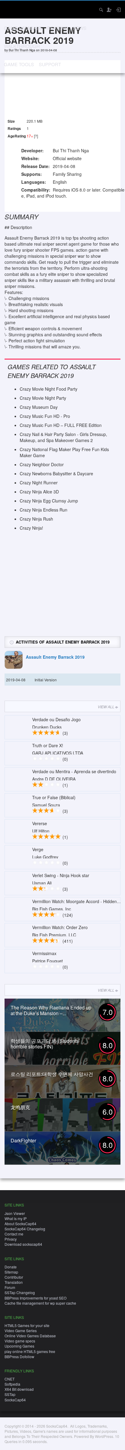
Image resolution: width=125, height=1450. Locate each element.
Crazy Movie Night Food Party (48, 389)
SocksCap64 (15, 1399)
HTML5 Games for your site (27, 1325)
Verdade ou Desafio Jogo (56, 719)
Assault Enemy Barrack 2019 (55, 657)
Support (50, 64)
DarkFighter (23, 1140)
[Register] (108, 10)
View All (106, 706)
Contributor (14, 1277)
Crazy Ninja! (31, 528)
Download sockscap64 (23, 1244)
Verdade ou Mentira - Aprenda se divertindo (74, 771)
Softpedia (12, 1384)
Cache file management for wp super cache (40, 1303)
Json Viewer (15, 1213)
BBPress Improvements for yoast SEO (35, 1297)
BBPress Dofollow (19, 1356)
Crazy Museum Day (39, 407)
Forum (10, 1287)
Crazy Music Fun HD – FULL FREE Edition (61, 425)
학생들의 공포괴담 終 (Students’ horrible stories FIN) (45, 1043)
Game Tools (19, 64)
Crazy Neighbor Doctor (42, 464)
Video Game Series (21, 1330)
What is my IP (16, 1218)
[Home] (10, 9)
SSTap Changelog (20, 1292)
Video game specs (20, 1340)
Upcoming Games (19, 1345)
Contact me (14, 1233)
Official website (67, 158)
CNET (10, 1378)
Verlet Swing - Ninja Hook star (60, 875)
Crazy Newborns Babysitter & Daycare (56, 473)
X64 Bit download (19, 1389)
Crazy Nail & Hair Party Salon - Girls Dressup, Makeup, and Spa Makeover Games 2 (63, 437)
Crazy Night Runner (39, 483)
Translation (14, 1282)
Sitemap (11, 1271)
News (79, 28)
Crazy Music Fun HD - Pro (45, 416)
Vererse (39, 823)
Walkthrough (22, 46)
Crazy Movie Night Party (43, 398)
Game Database (23, 28)
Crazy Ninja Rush (36, 519)
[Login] (118, 10)
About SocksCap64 (20, 1223)
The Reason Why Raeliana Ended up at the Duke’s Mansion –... (51, 1010)
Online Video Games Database (30, 1335)
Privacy (11, 1239)
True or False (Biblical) (54, 797)
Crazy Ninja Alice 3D (39, 492)
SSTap (10, 1394)
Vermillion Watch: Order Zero (60, 927)
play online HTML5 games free (30, 1351)
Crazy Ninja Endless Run (43, 510)
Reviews (57, 28)
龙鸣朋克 (20, 1107)
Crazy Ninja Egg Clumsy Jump (49, 501)
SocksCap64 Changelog (25, 1228)
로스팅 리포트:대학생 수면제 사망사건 (52, 1074)
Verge (37, 849)
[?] (36, 135)
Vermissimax (44, 953)
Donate (11, 1266)
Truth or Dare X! (47, 745)
